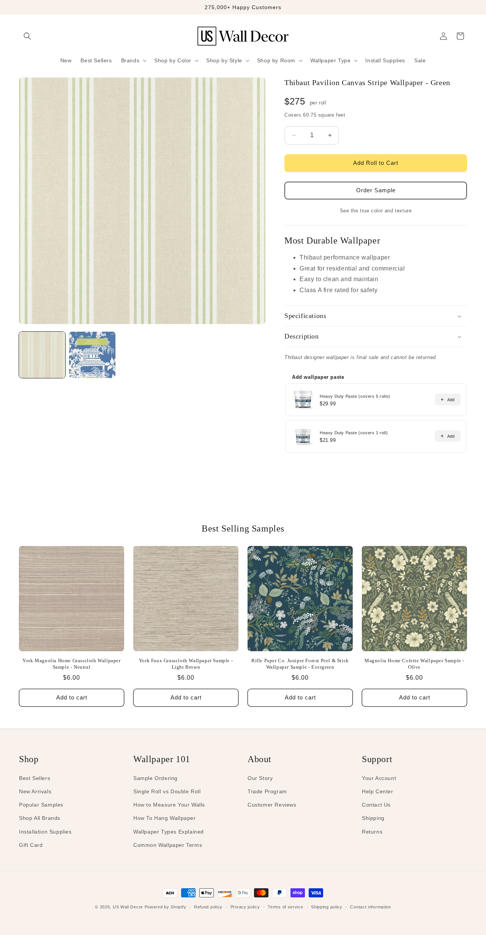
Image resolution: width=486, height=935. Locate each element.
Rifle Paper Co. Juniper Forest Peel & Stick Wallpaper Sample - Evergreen (300, 664)
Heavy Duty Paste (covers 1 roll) (354, 432)
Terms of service (285, 907)
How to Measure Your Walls (169, 805)
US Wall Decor (128, 907)
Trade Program (267, 791)
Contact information (370, 907)
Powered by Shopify (165, 907)
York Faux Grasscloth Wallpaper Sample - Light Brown (186, 664)
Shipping (373, 818)
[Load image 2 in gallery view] (92, 355)
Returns (372, 832)
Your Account (379, 778)
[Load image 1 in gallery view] (42, 355)
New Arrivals (35, 791)
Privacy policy (245, 907)
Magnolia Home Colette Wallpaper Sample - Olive (414, 664)
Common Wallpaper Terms (167, 845)
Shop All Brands (39, 818)
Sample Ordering (155, 778)
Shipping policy (326, 907)
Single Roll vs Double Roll (167, 791)
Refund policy (208, 907)
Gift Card (31, 845)
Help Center (377, 791)
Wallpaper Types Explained (168, 832)
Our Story (260, 778)
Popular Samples (41, 805)
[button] (27, 36)
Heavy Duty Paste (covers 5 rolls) (355, 396)
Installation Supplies (45, 832)
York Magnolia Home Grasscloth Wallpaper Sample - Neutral (71, 664)
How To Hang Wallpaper (164, 818)
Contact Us (376, 805)
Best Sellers (34, 778)
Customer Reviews (272, 805)
